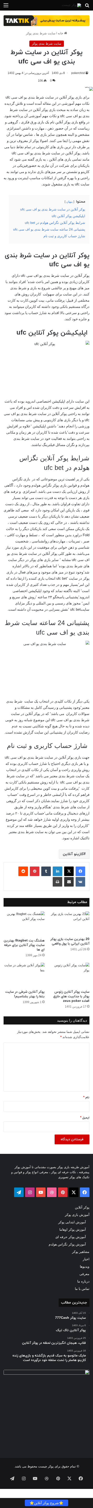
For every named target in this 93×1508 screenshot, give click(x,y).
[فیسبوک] (80, 871)
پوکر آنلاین (82, 1207)
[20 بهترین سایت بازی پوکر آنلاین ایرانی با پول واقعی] (68, 923)
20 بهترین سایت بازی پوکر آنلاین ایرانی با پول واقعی (69, 941)
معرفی (84, 1274)
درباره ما (83, 1281)
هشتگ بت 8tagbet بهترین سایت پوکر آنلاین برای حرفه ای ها (24, 945)
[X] (69, 871)
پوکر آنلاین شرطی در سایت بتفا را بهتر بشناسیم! (25, 994)
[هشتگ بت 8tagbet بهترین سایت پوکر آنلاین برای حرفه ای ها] (24, 923)
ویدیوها (84, 1266)
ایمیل (84, 1118)
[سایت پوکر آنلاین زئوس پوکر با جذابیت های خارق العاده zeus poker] (68, 975)
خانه (61, 33)
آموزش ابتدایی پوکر (72, 1222)
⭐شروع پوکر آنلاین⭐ (46, 1503)
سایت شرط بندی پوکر (40, 33)
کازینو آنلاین (73, 854)
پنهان (69, 201)
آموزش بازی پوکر (77, 1215)
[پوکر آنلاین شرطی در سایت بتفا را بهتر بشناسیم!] (24, 975)
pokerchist (78, 73)
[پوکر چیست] (71, 5)
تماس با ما (82, 1289)
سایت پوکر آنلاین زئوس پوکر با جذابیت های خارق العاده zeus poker (71, 996)
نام (86, 1097)
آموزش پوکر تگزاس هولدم (67, 1244)
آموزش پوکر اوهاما (72, 1229)
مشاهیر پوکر (80, 1252)
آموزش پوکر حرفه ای (70, 1237)
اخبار (86, 1259)
